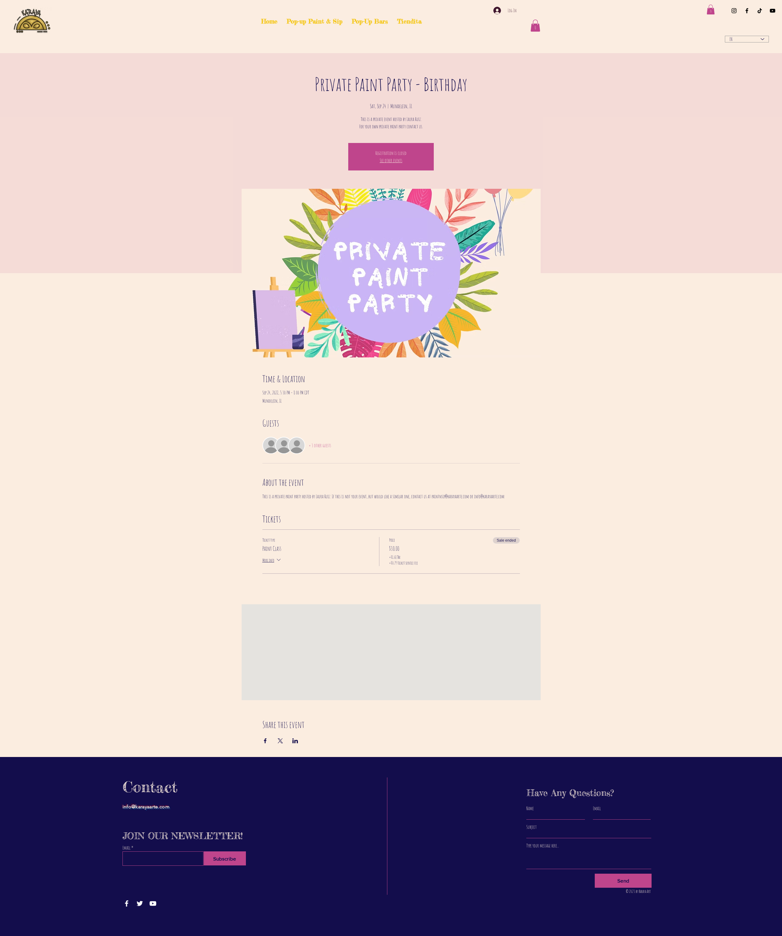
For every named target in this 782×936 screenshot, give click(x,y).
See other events (391, 160)
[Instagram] (734, 10)
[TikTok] (759, 10)
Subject (531, 826)
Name (530, 808)
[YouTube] (772, 10)
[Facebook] (747, 10)
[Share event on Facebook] (265, 740)
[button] (711, 9)
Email (126, 847)
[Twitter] (140, 903)
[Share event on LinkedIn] (295, 740)
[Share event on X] (280, 740)
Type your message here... (542, 845)
